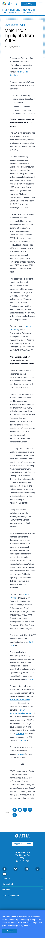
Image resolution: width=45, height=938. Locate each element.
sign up (21, 754)
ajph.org (29, 679)
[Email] (14, 815)
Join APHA (28, 4)
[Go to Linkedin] (30, 810)
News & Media (15, 10)
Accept (9, 931)
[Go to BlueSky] (20, 810)
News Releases (29, 10)
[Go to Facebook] (14, 810)
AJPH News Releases (10, 13)
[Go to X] (25, 810)
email (23, 740)
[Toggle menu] (41, 4)
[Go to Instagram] (26, 869)
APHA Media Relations (20, 699)
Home (4, 10)
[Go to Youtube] (4, 874)
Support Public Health (22, 844)
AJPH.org (20, 733)
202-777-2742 (22, 861)
